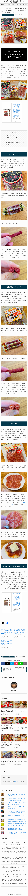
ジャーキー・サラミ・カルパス (8, 14)
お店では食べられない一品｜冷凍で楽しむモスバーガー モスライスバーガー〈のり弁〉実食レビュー (14, 858)
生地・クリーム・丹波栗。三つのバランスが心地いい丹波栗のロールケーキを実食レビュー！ (14, 866)
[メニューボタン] (1, 1)
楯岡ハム (19, 656)
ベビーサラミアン (9, 135)
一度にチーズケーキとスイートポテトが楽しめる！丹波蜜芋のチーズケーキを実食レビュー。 (14, 875)
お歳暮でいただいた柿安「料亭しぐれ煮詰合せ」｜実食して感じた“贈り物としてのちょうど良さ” (14, 880)
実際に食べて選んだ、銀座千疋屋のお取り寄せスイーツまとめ (14, 884)
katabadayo (14, 690)
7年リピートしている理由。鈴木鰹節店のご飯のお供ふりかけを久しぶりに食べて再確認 (14, 862)
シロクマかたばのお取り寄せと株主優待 (14, 1)
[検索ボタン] (26, 1)
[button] (3, 663)
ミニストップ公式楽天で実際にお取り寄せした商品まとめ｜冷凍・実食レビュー (14, 871)
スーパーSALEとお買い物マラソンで (14, 142)
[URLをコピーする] (25, 663)
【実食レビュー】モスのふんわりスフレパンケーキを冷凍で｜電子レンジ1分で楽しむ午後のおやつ (14, 843)
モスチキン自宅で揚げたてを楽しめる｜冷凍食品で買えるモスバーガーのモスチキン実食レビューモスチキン (14, 853)
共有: (8, 144)
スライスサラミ (8, 140)
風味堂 (23, 656)
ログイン (16, 781)
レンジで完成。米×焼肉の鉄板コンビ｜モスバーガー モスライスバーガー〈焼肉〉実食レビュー (13, 847)
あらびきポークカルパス (10, 137)
